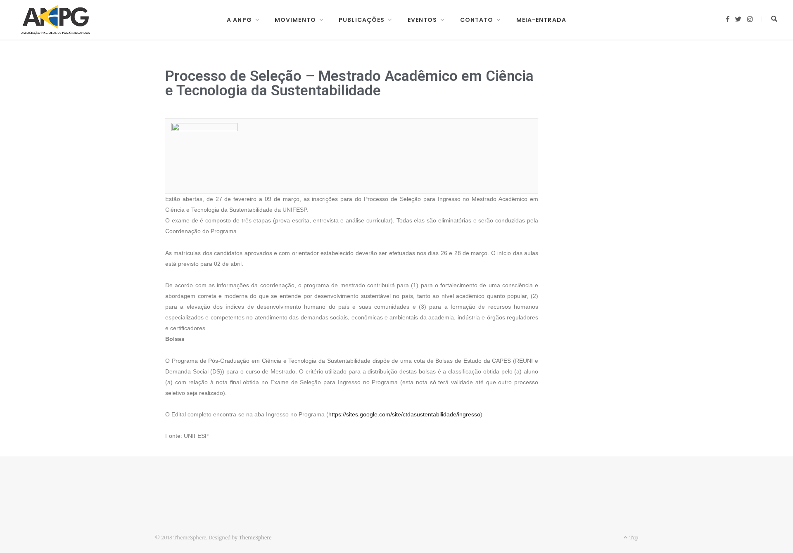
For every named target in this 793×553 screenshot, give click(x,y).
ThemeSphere (255, 537)
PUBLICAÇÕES (362, 20)
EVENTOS (422, 20)
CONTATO (477, 20)
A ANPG (239, 20)
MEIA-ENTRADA (541, 20)
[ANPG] (56, 19)
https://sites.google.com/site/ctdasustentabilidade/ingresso (404, 414)
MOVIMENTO (295, 20)
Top (633, 537)
